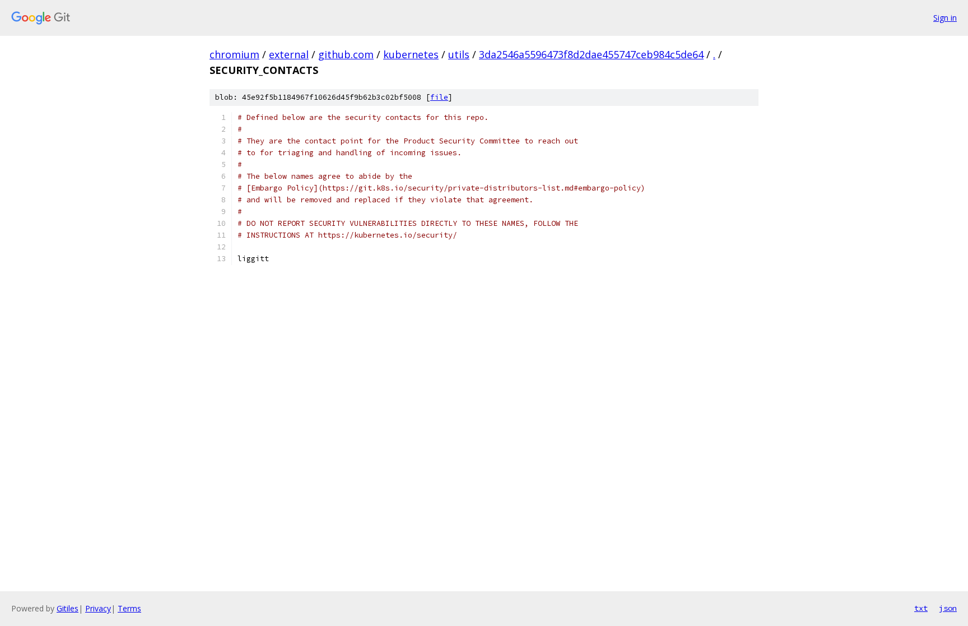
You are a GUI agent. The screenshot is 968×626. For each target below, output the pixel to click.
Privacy (98, 608)
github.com (346, 54)
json (948, 608)
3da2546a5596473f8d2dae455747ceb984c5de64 (591, 54)
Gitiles (67, 608)
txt (921, 608)
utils (458, 54)
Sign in (945, 17)
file (439, 97)
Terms (129, 608)
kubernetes (411, 54)
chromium (234, 54)
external (289, 54)
